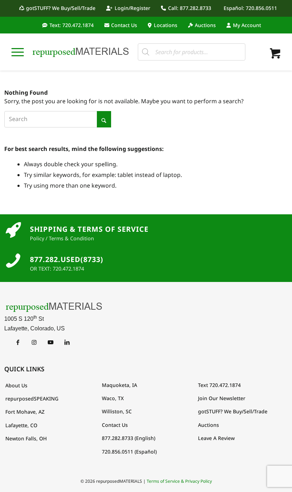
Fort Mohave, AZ (25, 411)
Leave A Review (216, 438)
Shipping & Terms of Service (89, 229)
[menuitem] (59, 8)
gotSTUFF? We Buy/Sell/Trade (60, 8)
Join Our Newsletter (221, 398)
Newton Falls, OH (26, 438)
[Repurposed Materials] (81, 52)
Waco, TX (113, 398)
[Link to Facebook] (17, 342)
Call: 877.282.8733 (189, 8)
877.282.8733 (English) (128, 438)
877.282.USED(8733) (66, 259)
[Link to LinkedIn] (67, 342)
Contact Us (124, 25)
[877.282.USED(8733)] (13, 260)
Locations (165, 25)
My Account (247, 25)
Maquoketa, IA (119, 385)
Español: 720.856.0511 (250, 8)
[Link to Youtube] (50, 342)
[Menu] (18, 51)
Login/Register (132, 8)
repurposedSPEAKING (31, 398)
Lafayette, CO (21, 425)
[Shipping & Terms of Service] (13, 230)
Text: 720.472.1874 (71, 25)
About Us (16, 385)
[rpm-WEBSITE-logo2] (146, 307)
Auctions (205, 25)
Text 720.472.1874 (219, 385)
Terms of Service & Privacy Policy (179, 481)
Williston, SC (117, 411)
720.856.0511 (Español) (129, 451)
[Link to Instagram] (34, 342)
